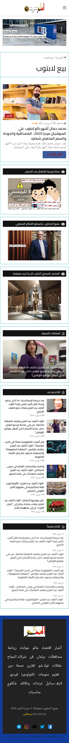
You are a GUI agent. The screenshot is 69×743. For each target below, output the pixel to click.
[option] (34, 359)
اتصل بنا (11, 736)
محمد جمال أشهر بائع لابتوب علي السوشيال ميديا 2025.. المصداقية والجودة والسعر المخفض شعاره (34, 133)
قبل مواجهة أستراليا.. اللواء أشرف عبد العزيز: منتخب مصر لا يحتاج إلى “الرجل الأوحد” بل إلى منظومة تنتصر (24, 504)
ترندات (37, 683)
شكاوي (12, 683)
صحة (20, 666)
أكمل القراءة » (54, 154)
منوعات (43, 674)
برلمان (41, 657)
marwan (60, 123)
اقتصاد (46, 648)
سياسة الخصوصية (53, 736)
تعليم (55, 674)
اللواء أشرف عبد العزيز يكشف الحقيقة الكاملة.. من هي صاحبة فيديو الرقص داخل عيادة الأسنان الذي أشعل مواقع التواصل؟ (36, 371)
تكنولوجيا (28, 674)
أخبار (58, 648)
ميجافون (28, 714)
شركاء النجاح (16, 657)
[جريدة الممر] (34, 7)
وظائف (25, 683)
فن (31, 657)
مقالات (57, 666)
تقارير (31, 666)
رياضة (12, 648)
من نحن (20, 736)
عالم (36, 648)
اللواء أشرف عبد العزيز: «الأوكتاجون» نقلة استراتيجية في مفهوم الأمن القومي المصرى (24, 487)
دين (10, 666)
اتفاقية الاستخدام (34, 736)
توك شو (43, 666)
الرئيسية (59, 57)
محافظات (55, 657)
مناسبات (34, 692)
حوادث (24, 648)
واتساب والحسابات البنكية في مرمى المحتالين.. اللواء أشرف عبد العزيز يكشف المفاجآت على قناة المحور (25, 470)
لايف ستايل (54, 683)
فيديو (14, 674)
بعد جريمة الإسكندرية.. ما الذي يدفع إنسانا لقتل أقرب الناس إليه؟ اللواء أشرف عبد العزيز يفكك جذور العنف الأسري (24, 406)
